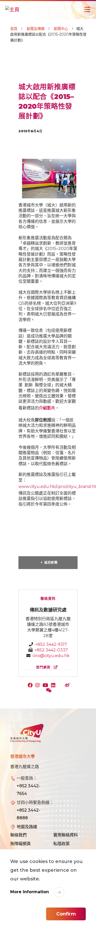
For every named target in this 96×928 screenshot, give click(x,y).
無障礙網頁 (20, 843)
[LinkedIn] (54, 685)
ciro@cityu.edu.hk (51, 655)
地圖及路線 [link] (27, 826)
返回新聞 (51, 562)
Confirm (66, 914)
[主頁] (12, 9)
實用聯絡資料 (65, 835)
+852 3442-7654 (28, 789)
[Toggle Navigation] (87, 9)
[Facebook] (31, 685)
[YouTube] (46, 685)
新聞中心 (61, 28)
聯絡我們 (18, 835)
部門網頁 (44, 667)
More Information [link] (30, 891)
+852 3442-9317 (51, 644)
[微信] (49, 691)
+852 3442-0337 (51, 650)
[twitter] (61, 685)
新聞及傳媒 (36, 28)
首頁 (13, 28)
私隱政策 (61, 843)
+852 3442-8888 (28, 814)
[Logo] (27, 733)
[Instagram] (38, 685)
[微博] (68, 685)
